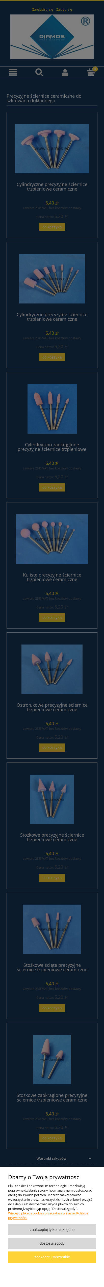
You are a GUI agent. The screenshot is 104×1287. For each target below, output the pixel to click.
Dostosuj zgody (52, 1243)
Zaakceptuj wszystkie (52, 1257)
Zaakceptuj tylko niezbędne (52, 1229)
